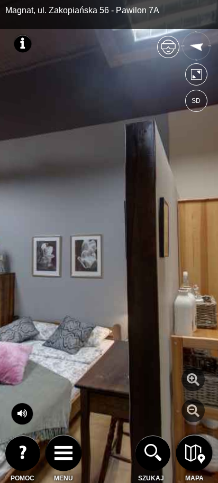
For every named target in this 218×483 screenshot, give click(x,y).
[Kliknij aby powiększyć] (193, 379)
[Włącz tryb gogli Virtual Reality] (168, 51)
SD (196, 101)
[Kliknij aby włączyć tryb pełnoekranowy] (196, 76)
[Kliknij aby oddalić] (193, 410)
